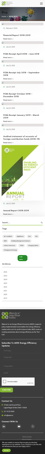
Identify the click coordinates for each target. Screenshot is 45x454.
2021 (5, 291)
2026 (5, 272)
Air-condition (8, 236)
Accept (6, 450)
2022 (5, 287)
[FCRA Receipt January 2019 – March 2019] (22, 104)
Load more (21, 258)
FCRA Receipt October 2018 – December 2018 (17, 95)
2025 (5, 276)
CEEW (21, 245)
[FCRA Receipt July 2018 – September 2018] (22, 61)
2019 (5, 298)
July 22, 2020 (10, 47)
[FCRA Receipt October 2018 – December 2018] (22, 82)
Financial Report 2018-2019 (16, 35)
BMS (5, 241)
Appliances (20, 236)
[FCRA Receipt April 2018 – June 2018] (22, 42)
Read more (7, 39)
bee (29, 236)
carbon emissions (9, 245)
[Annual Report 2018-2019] (22, 173)
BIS (36, 236)
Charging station (33, 245)
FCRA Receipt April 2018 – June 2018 (21, 53)
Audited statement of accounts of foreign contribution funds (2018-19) (21, 137)
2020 (5, 294)
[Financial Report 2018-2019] (22, 24)
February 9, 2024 (11, 28)
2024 (5, 279)
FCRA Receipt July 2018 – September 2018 (21, 74)
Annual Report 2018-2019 (16, 210)
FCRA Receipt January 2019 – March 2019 (21, 116)
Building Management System (20, 241)
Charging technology (10, 250)
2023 (5, 283)
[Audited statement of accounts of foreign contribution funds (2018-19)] (22, 125)
